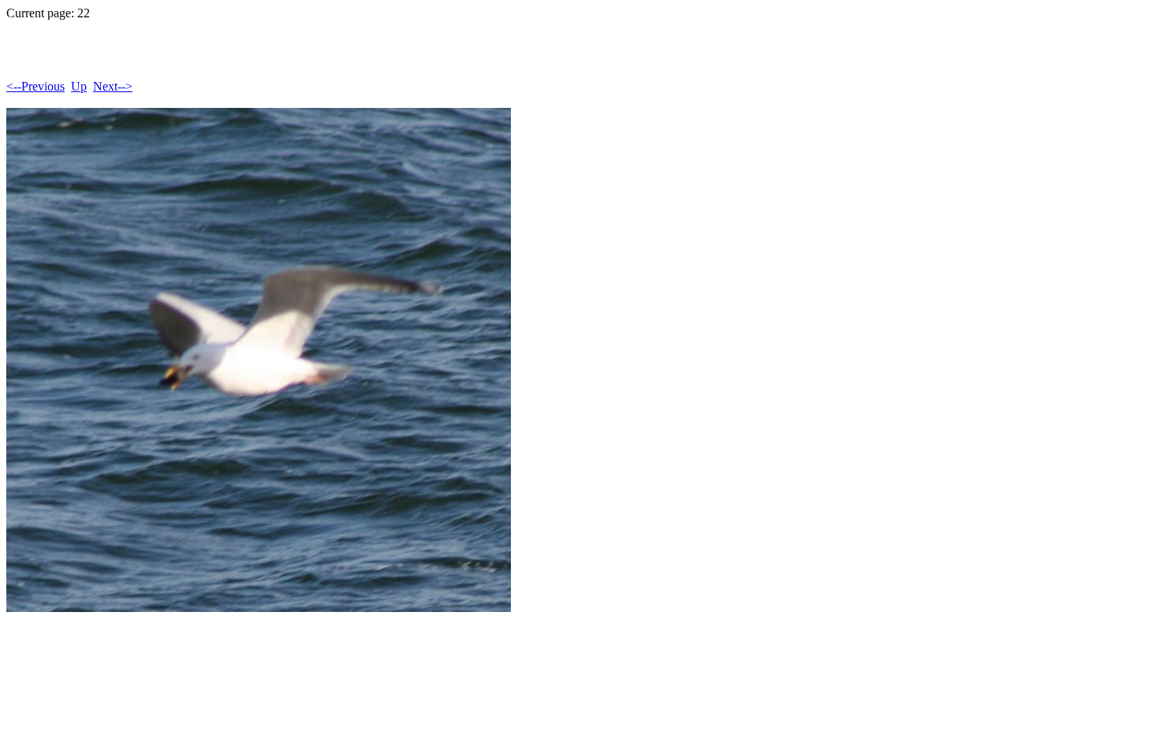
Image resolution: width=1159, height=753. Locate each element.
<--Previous (35, 86)
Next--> (112, 86)
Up (79, 86)
